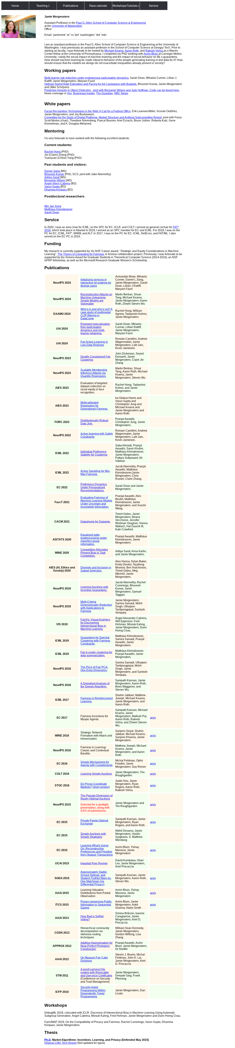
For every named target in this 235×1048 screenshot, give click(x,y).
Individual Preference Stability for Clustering (94, 453)
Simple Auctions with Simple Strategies (93, 835)
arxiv (153, 717)
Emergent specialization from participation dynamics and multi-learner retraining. (95, 329)
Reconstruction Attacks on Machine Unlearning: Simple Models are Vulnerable (96, 299)
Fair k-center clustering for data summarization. (96, 654)
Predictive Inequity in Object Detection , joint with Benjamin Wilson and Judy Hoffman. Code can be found (108, 90)
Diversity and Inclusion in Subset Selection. (96, 569)
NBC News (121, 93)
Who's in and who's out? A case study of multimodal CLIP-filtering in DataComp (97, 314)
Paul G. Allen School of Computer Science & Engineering (111, 22)
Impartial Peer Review (94, 863)
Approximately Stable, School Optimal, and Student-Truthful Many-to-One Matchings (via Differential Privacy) (96, 878)
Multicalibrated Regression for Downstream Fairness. (94, 405)
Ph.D (47, 1039)
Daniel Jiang (52, 171)
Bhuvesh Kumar (54, 174)
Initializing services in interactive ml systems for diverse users (96, 282)
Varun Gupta (52, 186)
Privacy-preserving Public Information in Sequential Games (96, 904)
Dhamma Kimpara (55, 189)
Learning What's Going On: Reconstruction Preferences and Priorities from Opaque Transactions (97, 850)
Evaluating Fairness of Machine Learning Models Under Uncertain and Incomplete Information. (96, 502)
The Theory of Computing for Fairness (81, 254)
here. (176, 90)
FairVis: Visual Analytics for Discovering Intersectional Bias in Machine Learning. (95, 624)
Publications (70, 6)
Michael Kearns (114, 50)
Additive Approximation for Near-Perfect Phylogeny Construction (97, 945)
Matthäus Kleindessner (58, 209)
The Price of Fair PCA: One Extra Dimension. (94, 669)
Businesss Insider (84, 93)
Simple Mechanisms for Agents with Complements (97, 764)
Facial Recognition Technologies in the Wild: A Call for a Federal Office (87, 111)
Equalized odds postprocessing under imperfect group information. (94, 539)
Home (15, 6)
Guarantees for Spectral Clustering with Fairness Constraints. (95, 640)
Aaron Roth (132, 50)
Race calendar (98, 6)
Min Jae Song (52, 206)
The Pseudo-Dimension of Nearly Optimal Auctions (97, 797)
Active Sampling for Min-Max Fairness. (95, 473)
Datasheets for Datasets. (95, 521)
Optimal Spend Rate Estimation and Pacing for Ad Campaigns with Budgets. (90, 84)
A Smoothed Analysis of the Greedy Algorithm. (95, 685)
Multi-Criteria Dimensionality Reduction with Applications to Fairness (96, 606)
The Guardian (104, 93)
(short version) (101, 787)
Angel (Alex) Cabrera (57, 183)
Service (153, 6)
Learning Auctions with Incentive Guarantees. (94, 588)
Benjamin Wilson (55, 180)
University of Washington (67, 25)
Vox (69, 93)
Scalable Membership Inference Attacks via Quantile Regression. (94, 373)
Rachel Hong (52, 151)
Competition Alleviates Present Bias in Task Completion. (94, 552)
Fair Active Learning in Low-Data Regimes (94, 343)
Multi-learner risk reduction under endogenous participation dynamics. (86, 77)
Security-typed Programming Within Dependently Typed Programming (93, 992)
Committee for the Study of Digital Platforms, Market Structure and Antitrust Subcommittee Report (103, 117)
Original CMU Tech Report (60, 1042)
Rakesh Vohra (154, 50)
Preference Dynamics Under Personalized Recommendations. (94, 487)
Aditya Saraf (52, 177)
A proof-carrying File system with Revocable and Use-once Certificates (96, 972)
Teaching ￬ (43, 6)
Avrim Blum (151, 53)
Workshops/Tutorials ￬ (126, 6)
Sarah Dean (51, 212)
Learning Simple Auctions (96, 773)
